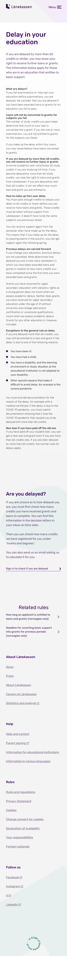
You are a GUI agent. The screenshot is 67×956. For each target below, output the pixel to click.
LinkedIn (12, 904)
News (9, 667)
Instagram (13, 886)
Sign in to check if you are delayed (27, 568)
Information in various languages (28, 761)
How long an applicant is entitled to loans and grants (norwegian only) (28, 616)
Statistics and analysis (21, 703)
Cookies (11, 810)
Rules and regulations (20, 792)
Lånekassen (19, 6)
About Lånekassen (18, 685)
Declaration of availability (23, 828)
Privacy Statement (18, 801)
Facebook (13, 877)
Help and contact (17, 734)
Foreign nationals (17, 846)
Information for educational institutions (32, 752)
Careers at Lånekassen (21, 694)
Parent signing (16, 743)
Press (10, 676)
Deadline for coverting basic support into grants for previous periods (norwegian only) (29, 631)
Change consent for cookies (25, 819)
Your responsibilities (19, 837)
